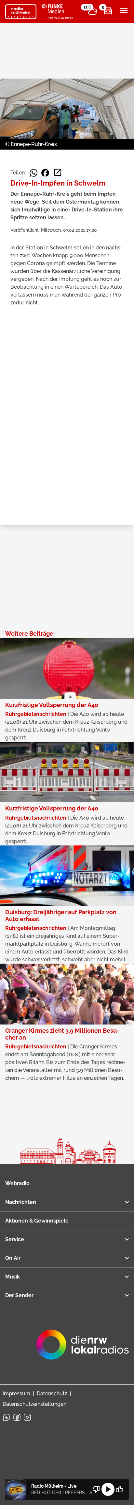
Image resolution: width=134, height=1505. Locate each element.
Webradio (17, 1183)
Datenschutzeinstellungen (34, 1404)
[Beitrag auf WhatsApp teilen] (33, 173)
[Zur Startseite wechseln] (20, 12)
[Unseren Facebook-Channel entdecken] (17, 1417)
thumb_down (96, 1489)
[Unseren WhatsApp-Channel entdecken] (6, 1417)
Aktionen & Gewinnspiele (37, 1221)
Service (14, 1239)
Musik (12, 1277)
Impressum (16, 1393)
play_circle (108, 1489)
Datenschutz (52, 1393)
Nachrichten (20, 1202)
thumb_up (120, 1489)
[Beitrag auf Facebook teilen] (45, 173)
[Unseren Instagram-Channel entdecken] (27, 1417)
